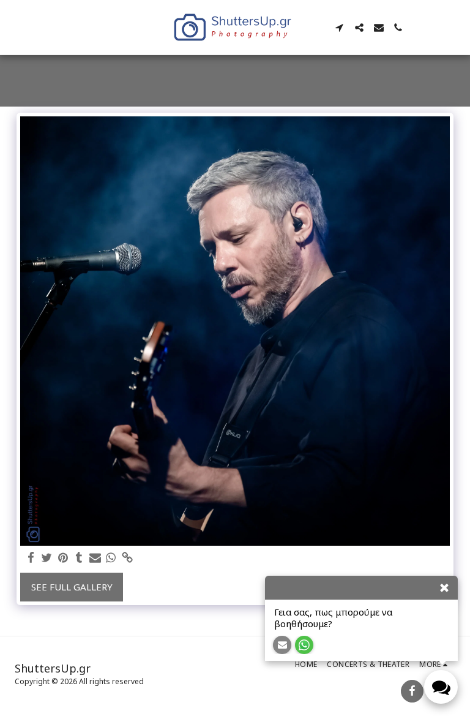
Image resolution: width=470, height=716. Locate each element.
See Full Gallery (72, 587)
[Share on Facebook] (31, 557)
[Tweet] (47, 557)
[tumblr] (79, 557)
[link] (127, 557)
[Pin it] (63, 557)
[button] (339, 27)
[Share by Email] (95, 557)
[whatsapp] (111, 557)
